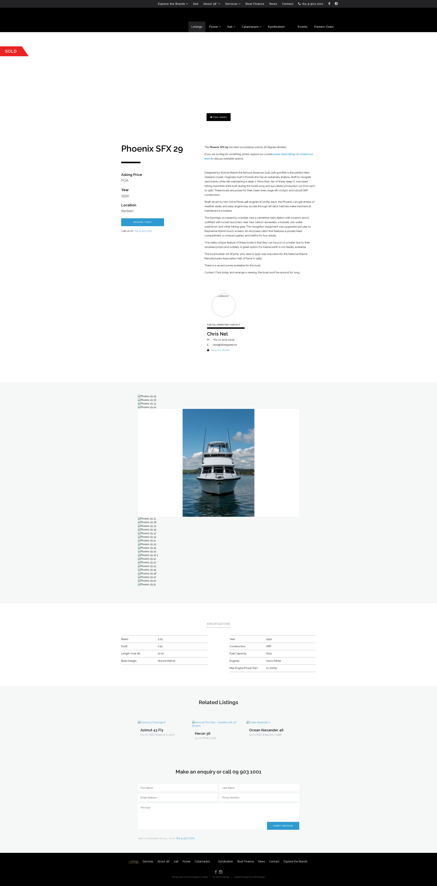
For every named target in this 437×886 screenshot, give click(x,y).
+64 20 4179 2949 (223, 339)
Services (148, 861)
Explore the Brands (295, 861)
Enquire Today (142, 222)
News (261, 861)
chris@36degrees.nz (225, 344)
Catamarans (202, 861)
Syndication (225, 861)
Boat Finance (245, 861)
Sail (176, 861)
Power (186, 861)
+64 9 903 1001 (143, 230)
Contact (274, 861)
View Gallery (219, 117)
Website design (241, 877)
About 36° (163, 861)
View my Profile (220, 350)
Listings (134, 861)
